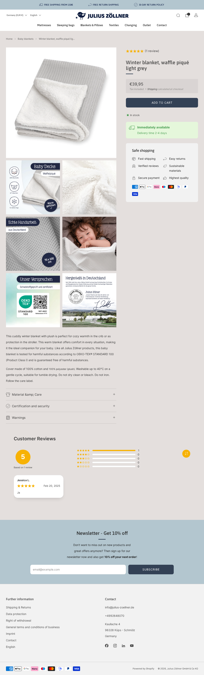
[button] (186, 454)
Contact (162, 25)
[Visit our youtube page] (132, 645)
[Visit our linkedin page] (123, 645)
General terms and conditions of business (33, 627)
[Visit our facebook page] (106, 645)
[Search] (178, 15)
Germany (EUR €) (15, 15)
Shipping (152, 89)
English (33, 15)
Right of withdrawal (18, 620)
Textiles (114, 25)
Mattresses (44, 25)
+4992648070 (114, 615)
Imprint (10, 633)
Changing (131, 25)
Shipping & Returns (18, 607)
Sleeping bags (66, 25)
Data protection (16, 614)
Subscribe (151, 569)
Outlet (147, 25)
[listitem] (56, 5)
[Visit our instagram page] (115, 645)
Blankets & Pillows (91, 25)
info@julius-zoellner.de (119, 607)
